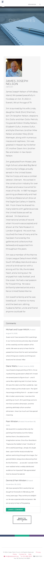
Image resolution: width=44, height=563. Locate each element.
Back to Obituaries (22, 519)
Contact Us (22, 554)
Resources (32, 4)
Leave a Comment (15, 509)
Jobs (29, 554)
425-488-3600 (27, 556)
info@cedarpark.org (12, 556)
